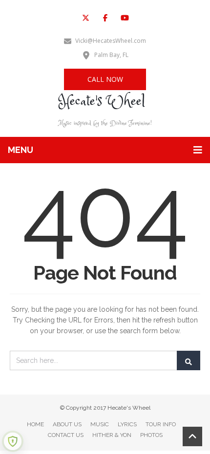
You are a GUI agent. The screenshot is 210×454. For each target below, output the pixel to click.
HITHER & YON (111, 435)
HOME (35, 424)
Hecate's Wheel (102, 101)
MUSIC (99, 424)
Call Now (105, 79)
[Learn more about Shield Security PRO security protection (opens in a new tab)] (13, 441)
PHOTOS (151, 435)
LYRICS (127, 424)
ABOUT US (67, 424)
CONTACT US (66, 435)
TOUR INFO (161, 424)
